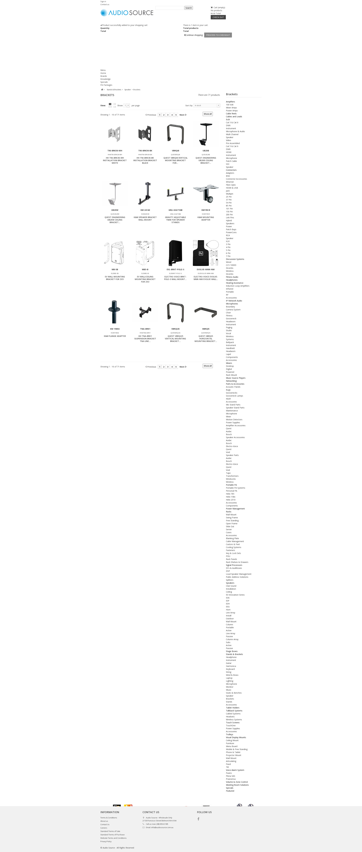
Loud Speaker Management (238, 574)
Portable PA (231, 485)
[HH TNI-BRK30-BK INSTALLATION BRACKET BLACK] (145, 134)
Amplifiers (230, 101)
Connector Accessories (236, 179)
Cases (228, 532)
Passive (229, 636)
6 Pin (228, 253)
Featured (230, 790)
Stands (229, 701)
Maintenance (232, 410)
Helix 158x (230, 496)
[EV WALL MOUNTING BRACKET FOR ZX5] (115, 253)
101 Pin (229, 208)
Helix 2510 (230, 499)
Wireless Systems (234, 719)
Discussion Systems (235, 259)
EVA (228, 597)
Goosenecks (231, 392)
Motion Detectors (234, 419)
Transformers (232, 476)
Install (228, 615)
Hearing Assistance (234, 283)
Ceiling (229, 591)
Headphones (232, 280)
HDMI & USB (232, 187)
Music (228, 689)
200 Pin (229, 214)
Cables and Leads (234, 116)
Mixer (228, 416)
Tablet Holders (232, 707)
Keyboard (230, 669)
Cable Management (235, 541)
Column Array (232, 639)
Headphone (231, 657)
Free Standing (232, 520)
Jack (228, 190)
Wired (228, 262)
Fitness (229, 315)
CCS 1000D (231, 265)
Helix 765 (230, 493)
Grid (110, 107)
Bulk (228, 119)
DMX (228, 125)
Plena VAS (230, 776)
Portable (230, 291)
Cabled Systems (233, 713)
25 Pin (229, 196)
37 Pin (229, 199)
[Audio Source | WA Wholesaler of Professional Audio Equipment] (126, 13)
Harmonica (231, 666)
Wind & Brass (232, 675)
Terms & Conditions (108, 817)
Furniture (230, 743)
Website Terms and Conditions (113, 838)
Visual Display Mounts (236, 737)
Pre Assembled (233, 143)
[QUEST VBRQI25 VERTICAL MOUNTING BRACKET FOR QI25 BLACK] (175, 312)
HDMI (228, 152)
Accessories (231, 297)
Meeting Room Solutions (237, 785)
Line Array (230, 612)
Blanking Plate (232, 538)
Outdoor (230, 618)
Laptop (229, 678)
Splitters (229, 580)
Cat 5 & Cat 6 (232, 122)
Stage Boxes (232, 651)
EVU (228, 606)
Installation (231, 588)
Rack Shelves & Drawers (237, 562)
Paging (229, 327)
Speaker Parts (232, 455)
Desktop (230, 366)
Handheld (230, 348)
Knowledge (105, 79)
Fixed (228, 764)
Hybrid (229, 220)
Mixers (229, 363)
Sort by (189, 105)
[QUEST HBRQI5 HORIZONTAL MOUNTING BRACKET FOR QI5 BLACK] (206, 312)
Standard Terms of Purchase (112, 834)
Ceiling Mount (232, 740)
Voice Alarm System (235, 770)
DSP (228, 571)
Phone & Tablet (233, 752)
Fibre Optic (231, 184)
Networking (231, 381)
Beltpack (230, 342)
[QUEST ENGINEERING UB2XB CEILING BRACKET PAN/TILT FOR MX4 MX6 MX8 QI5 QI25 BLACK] (206, 134)
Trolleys (229, 734)
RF (227, 294)
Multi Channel (232, 134)
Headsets (230, 716)
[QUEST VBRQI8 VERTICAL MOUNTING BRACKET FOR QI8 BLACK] (175, 134)
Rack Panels (231, 559)
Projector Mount (233, 755)
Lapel (228, 354)
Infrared (229, 288)
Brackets (230, 698)
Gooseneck (231, 318)
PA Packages (106, 85)
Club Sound (231, 586)
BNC (228, 176)
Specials (104, 82)
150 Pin (229, 211)
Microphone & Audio (235, 131)
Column (229, 624)
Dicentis (229, 268)
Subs (228, 642)
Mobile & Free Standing (236, 749)
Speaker (229, 137)
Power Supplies (233, 422)
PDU (228, 556)
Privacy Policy (105, 841)
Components (232, 357)
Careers (103, 828)
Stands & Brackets (234, 654)
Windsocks (231, 479)
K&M (228, 398)
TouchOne (231, 725)
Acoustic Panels (233, 386)
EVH (228, 603)
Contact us (104, 4)
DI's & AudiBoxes (234, 568)
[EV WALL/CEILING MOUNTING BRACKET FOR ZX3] (145, 253)
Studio (229, 330)
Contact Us (104, 824)
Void (228, 452)
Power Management (235, 508)
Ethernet (230, 182)
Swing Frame (232, 517)
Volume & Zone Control (237, 782)
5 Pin (228, 250)
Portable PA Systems (235, 487)
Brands (103, 76)
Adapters (230, 173)
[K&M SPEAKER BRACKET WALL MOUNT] (145, 194)
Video (228, 140)
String (228, 672)
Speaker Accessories (235, 437)
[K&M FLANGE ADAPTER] (115, 312)
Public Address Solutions (237, 577)
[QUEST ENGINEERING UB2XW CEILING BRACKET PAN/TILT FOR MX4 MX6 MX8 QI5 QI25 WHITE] (115, 194)
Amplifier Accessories (235, 425)
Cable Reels (231, 113)
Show (120, 105)
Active (228, 630)
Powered (230, 372)
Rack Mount (231, 375)
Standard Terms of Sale (110, 831)
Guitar (228, 663)
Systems (230, 339)
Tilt (227, 767)
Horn (228, 609)
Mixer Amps (231, 107)
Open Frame (231, 523)
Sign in (103, 1)
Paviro (229, 773)
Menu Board (231, 746)
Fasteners (230, 550)
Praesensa (231, 779)
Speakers (230, 223)
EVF (227, 600)
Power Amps (232, 110)
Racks (228, 511)
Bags (228, 389)
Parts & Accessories (235, 384)
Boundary (230, 306)
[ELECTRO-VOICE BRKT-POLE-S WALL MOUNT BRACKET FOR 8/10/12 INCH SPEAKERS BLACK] (175, 253)
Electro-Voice (232, 446)
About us (104, 821)
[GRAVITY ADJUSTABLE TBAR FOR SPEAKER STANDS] (175, 194)
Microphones (232, 303)
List (114, 107)
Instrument (231, 128)
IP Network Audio (234, 300)
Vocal (228, 333)
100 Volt (229, 104)
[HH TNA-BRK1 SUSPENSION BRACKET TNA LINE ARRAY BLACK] (145, 312)
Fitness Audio (232, 277)
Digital (229, 369)
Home (103, 73)
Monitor (229, 687)
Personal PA (231, 490)
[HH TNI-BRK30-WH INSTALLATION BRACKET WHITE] (115, 134)
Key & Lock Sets (233, 553)
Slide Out (230, 526)
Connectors (231, 170)
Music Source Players (235, 378)
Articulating (231, 761)
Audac (229, 431)
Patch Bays (231, 229)
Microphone (231, 158)
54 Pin (229, 202)
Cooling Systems (233, 547)
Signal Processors (234, 565)
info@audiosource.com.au (162, 827)
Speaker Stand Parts (235, 407)
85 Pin (229, 205)
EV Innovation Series (235, 594)
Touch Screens (233, 722)
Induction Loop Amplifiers (237, 285)
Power (229, 226)
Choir (228, 312)
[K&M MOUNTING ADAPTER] (206, 194)
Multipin (229, 193)
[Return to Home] (102, 89)
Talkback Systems (234, 710)
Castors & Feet (233, 544)
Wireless (230, 271)
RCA (228, 235)
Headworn (230, 321)
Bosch (229, 434)
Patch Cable (231, 161)
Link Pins (230, 217)
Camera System (233, 309)
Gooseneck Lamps (234, 395)
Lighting (229, 681)
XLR (228, 241)
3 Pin (228, 244)
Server (229, 529)
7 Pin (228, 256)
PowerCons (231, 232)
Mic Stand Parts (233, 404)
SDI (227, 164)
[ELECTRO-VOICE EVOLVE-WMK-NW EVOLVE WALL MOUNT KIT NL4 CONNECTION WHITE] (206, 253)
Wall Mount (231, 514)
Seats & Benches (234, 692)
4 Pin (228, 247)
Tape (228, 473)
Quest (228, 428)
